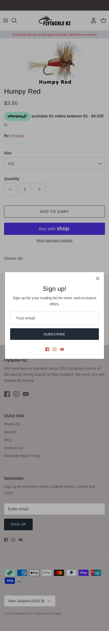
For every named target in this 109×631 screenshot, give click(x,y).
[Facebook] (47, 349)
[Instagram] (55, 349)
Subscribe (54, 334)
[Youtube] (62, 349)
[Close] (97, 278)
